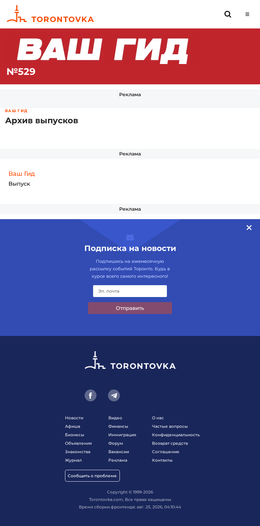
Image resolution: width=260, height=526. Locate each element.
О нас (158, 417)
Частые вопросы (170, 426)
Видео (115, 417)
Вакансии (118, 451)
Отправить (130, 308)
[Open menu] (247, 14)
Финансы (118, 426)
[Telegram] (114, 395)
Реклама (130, 94)
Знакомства (77, 451)
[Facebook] (90, 395)
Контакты (162, 460)
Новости (74, 417)
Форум (115, 443)
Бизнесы (74, 434)
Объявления (78, 443)
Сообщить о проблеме (92, 475)
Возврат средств (170, 443)
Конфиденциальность (176, 434)
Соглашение (165, 451)
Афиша (72, 426)
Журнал (73, 460)
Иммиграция (122, 434)
